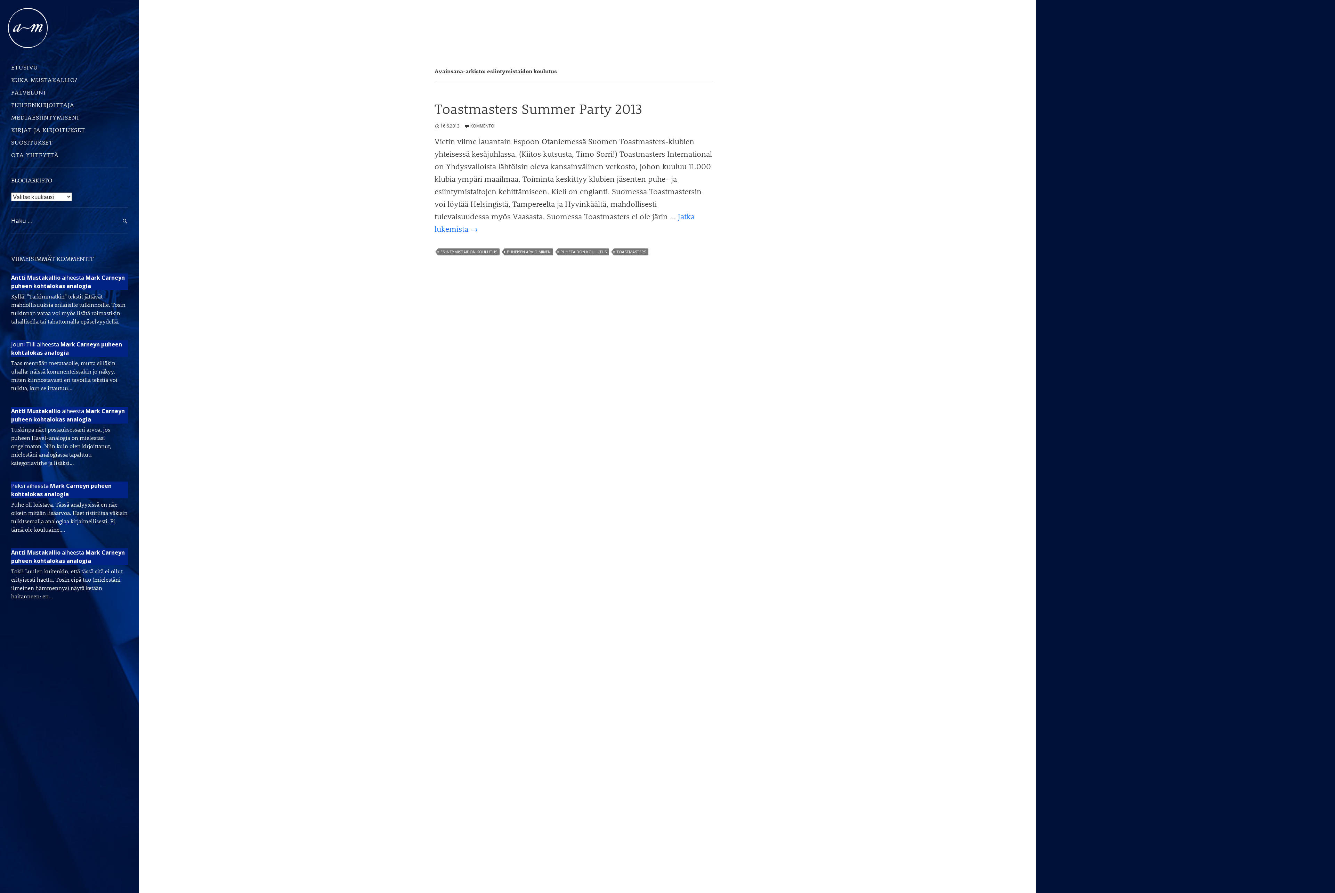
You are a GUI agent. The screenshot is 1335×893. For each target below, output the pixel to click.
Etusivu (24, 67)
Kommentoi (482, 126)
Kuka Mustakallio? (44, 79)
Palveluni (28, 92)
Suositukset (32, 142)
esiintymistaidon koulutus (468, 251)
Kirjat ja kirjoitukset (48, 129)
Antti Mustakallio (35, 277)
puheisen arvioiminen (529, 251)
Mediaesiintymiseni (45, 117)
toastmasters (631, 251)
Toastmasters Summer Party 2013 (538, 108)
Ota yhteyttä (35, 154)
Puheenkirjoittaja (42, 104)
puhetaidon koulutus (583, 251)
